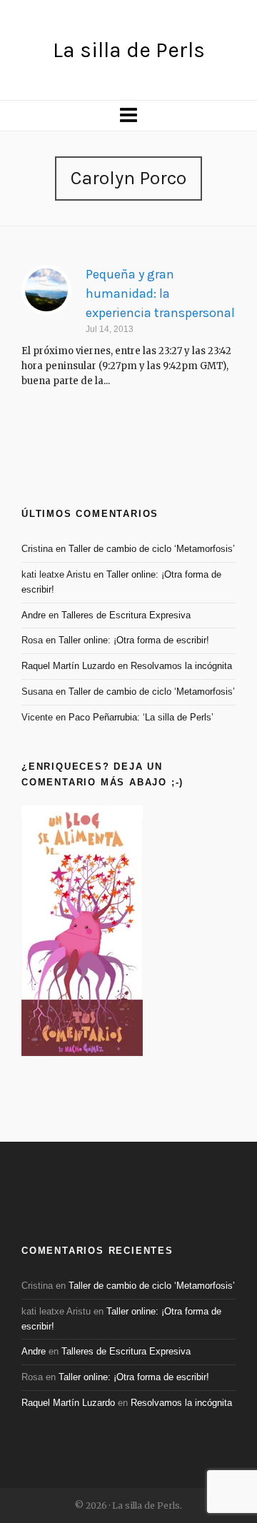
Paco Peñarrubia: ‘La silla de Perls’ (141, 717)
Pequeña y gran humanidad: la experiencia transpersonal (160, 293)
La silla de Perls (129, 50)
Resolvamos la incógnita (181, 665)
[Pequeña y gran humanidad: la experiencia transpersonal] (46, 290)
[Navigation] (128, 116)
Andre (33, 615)
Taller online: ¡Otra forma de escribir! (134, 640)
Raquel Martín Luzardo (68, 665)
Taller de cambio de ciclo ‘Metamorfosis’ (152, 548)
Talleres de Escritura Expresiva (126, 615)
